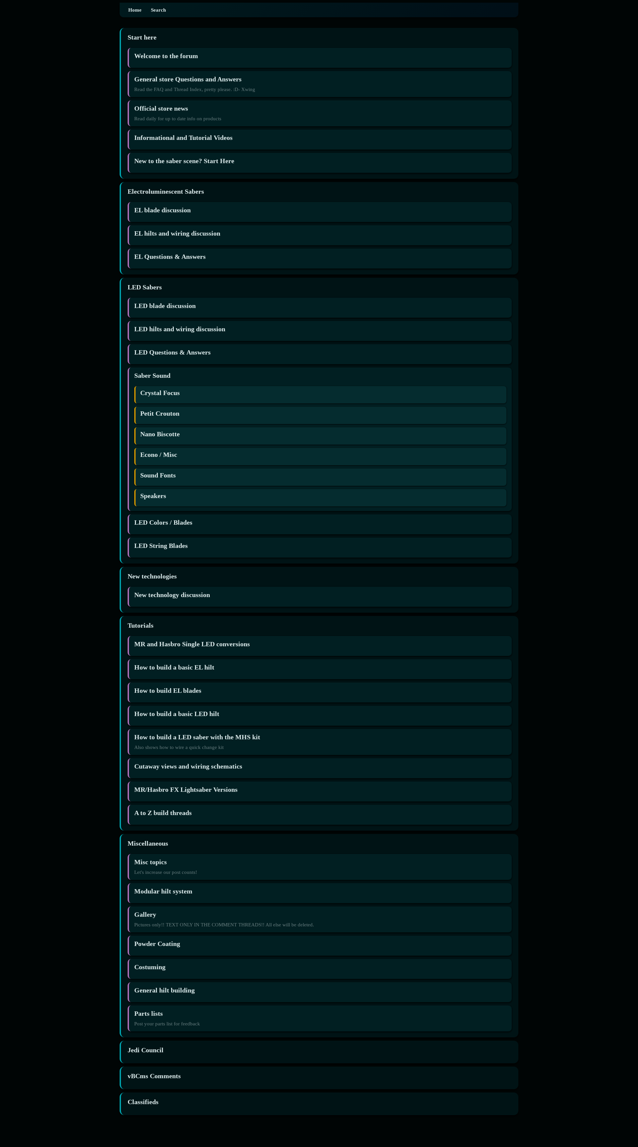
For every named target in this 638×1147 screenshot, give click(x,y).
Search (158, 10)
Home (135, 10)
